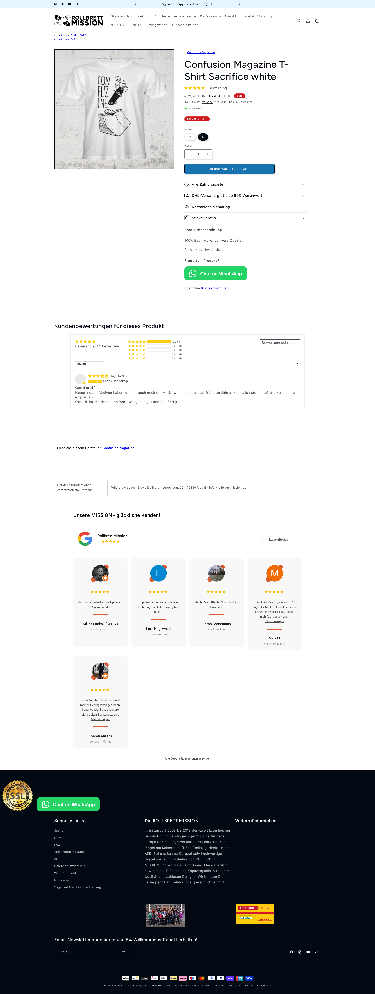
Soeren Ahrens (100, 736)
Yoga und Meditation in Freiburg (77, 887)
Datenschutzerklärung (187, 985)
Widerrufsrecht (65, 873)
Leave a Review (278, 539)
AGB (57, 859)
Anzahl (188, 146)
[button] (122, 16)
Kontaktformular (214, 288)
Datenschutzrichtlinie (69, 866)
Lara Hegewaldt (158, 629)
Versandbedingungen (70, 852)
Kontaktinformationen (258, 985)
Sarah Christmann (216, 624)
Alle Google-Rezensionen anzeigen (187, 758)
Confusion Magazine (201, 52)
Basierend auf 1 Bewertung (97, 346)
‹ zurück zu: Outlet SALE (70, 35)
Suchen (59, 830)
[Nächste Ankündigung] (239, 4)
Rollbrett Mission (112, 536)
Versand (207, 101)
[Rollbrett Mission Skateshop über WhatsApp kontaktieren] (215, 279)
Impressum (62, 880)
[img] (99, 376)
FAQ (57, 845)
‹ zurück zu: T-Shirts (67, 39)
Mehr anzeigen (274, 621)
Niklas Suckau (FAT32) (100, 624)
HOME (58, 838)
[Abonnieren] (123, 951)
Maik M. (275, 638)
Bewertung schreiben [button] (280, 343)
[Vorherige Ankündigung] (135, 4)
